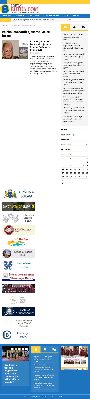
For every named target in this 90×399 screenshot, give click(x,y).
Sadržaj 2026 (6, 16)
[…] (45, 73)
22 (83, 173)
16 (87, 169)
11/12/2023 (35, 53)
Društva (76, 16)
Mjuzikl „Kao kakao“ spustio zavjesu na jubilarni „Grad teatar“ (73, 36)
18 (67, 173)
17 (63, 173)
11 (67, 169)
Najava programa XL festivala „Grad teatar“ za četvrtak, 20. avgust (74, 110)
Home (3, 2)
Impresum (12, 2)
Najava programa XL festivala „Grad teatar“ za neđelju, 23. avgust (74, 56)
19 (71, 173)
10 (63, 169)
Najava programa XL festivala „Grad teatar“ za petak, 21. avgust (74, 82)
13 (75, 169)
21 (79, 173)
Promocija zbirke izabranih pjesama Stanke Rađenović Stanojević (40, 45)
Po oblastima (35, 16)
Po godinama (20, 16)
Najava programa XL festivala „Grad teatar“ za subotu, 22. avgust (74, 73)
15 (83, 169)
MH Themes (62, 397)
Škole (66, 16)
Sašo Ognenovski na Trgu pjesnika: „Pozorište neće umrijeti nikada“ (72, 118)
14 (79, 169)
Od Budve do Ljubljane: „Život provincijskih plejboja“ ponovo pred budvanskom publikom (74, 90)
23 (87, 173)
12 (71, 169)
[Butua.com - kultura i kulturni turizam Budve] (19, 12)
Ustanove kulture (52, 16)
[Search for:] (77, 20)
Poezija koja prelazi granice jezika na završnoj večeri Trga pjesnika (74, 65)
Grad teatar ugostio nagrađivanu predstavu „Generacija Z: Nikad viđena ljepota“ (12, 373)
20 (75, 173)
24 (63, 176)
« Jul (62, 183)
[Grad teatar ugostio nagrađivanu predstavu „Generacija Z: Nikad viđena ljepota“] (15, 353)
